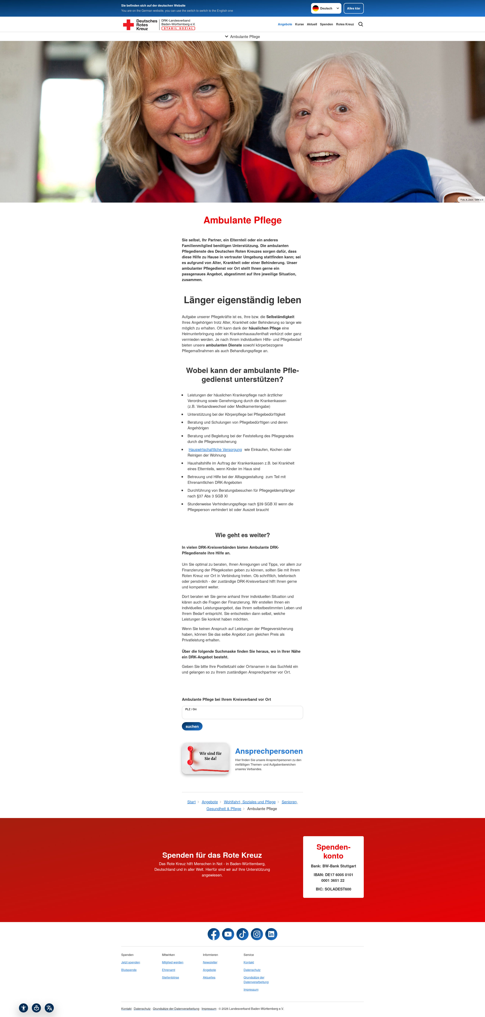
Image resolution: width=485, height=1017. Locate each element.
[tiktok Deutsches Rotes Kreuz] (242, 934)
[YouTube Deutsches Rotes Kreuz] (228, 934)
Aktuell (312, 24)
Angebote (285, 24)
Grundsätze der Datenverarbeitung (256, 979)
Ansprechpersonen (269, 750)
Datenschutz (252, 970)
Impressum (251, 989)
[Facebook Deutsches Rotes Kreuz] (214, 934)
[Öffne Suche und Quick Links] (361, 24)
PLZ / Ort (191, 709)
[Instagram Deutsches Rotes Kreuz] (257, 934)
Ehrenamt (168, 970)
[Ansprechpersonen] (205, 758)
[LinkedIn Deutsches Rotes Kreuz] (271, 934)
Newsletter (210, 962)
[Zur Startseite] (159, 24)
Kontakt (249, 962)
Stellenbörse (170, 977)
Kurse (299, 24)
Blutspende (129, 970)
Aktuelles (209, 977)
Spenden (326, 24)
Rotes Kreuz (345, 24)
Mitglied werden (172, 962)
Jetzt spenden (130, 962)
